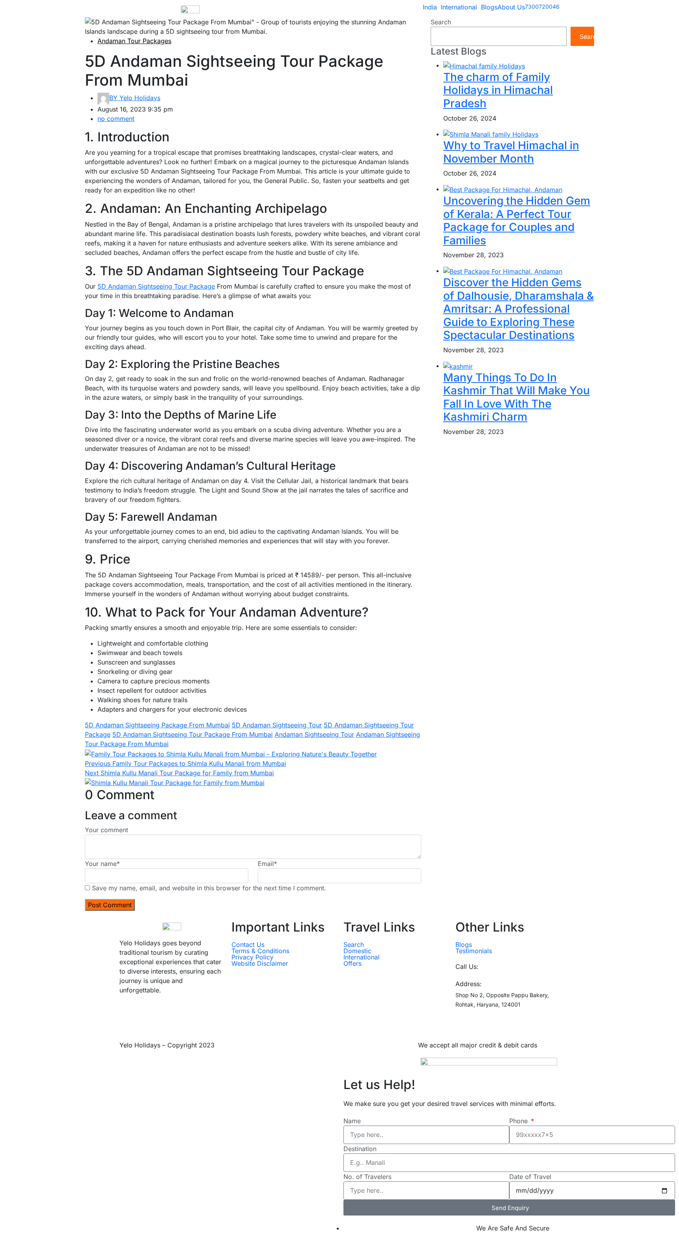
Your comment (106, 830)
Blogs (489, 7)
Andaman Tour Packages (134, 41)
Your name (102, 864)
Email (267, 864)
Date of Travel (530, 1177)
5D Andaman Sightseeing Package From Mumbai (157, 725)
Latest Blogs (458, 51)
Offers (352, 963)
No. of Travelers (367, 1177)
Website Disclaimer (259, 963)
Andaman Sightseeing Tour (314, 734)
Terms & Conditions (260, 951)
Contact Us (247, 944)
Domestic (357, 951)
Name (352, 1121)
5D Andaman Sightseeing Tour (277, 725)
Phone (519, 1121)
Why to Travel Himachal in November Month (511, 152)
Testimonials (473, 951)
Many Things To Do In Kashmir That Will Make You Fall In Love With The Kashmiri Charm (516, 397)
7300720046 (500, 966)
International (459, 7)
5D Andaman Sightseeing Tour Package (156, 286)
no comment (115, 119)
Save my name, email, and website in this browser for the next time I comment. (209, 888)
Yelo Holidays (134, 98)
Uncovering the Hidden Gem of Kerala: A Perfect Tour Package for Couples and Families (516, 220)
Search (441, 22)
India (430, 7)
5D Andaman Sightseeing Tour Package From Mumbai (192, 734)
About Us (511, 7)
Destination (359, 1149)
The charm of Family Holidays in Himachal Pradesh (498, 90)
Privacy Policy (252, 957)
